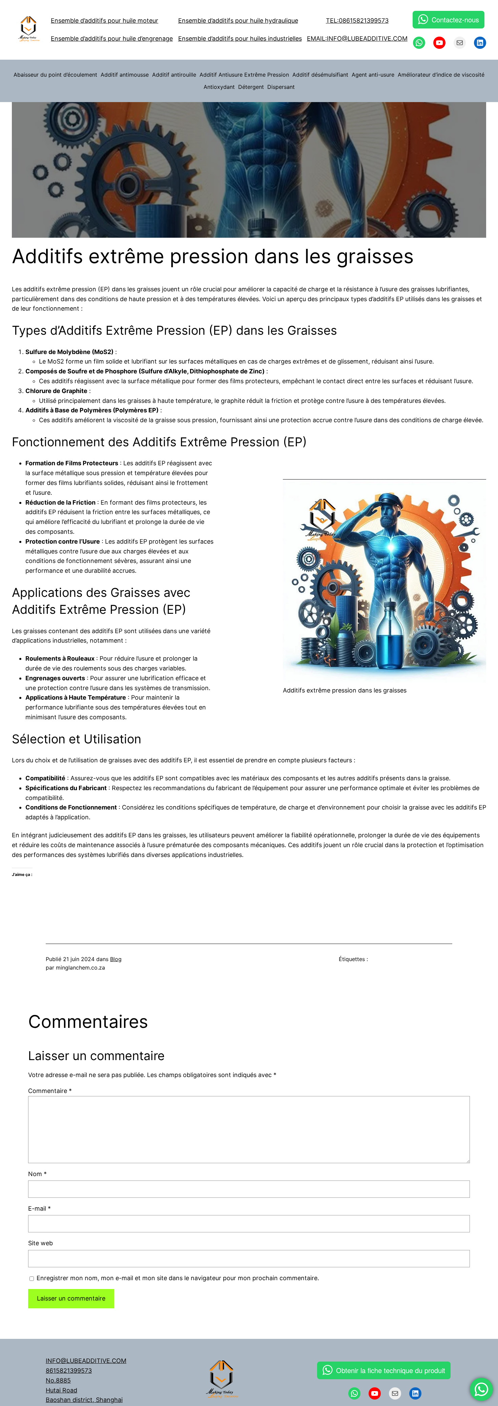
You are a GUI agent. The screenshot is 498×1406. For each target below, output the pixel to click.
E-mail (39, 1208)
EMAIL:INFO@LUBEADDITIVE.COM (357, 38)
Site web (40, 1243)
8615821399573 (69, 1370)
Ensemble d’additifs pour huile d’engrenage (112, 38)
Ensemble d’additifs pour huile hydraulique (238, 20)
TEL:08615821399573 (357, 20)
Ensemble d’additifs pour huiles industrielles (240, 38)
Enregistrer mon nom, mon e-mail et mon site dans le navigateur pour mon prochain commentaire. (178, 1278)
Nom (37, 1173)
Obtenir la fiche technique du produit (390, 1370)
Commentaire (50, 1090)
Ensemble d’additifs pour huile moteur (104, 20)
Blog (116, 959)
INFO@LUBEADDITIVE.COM (86, 1360)
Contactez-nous (455, 19)
